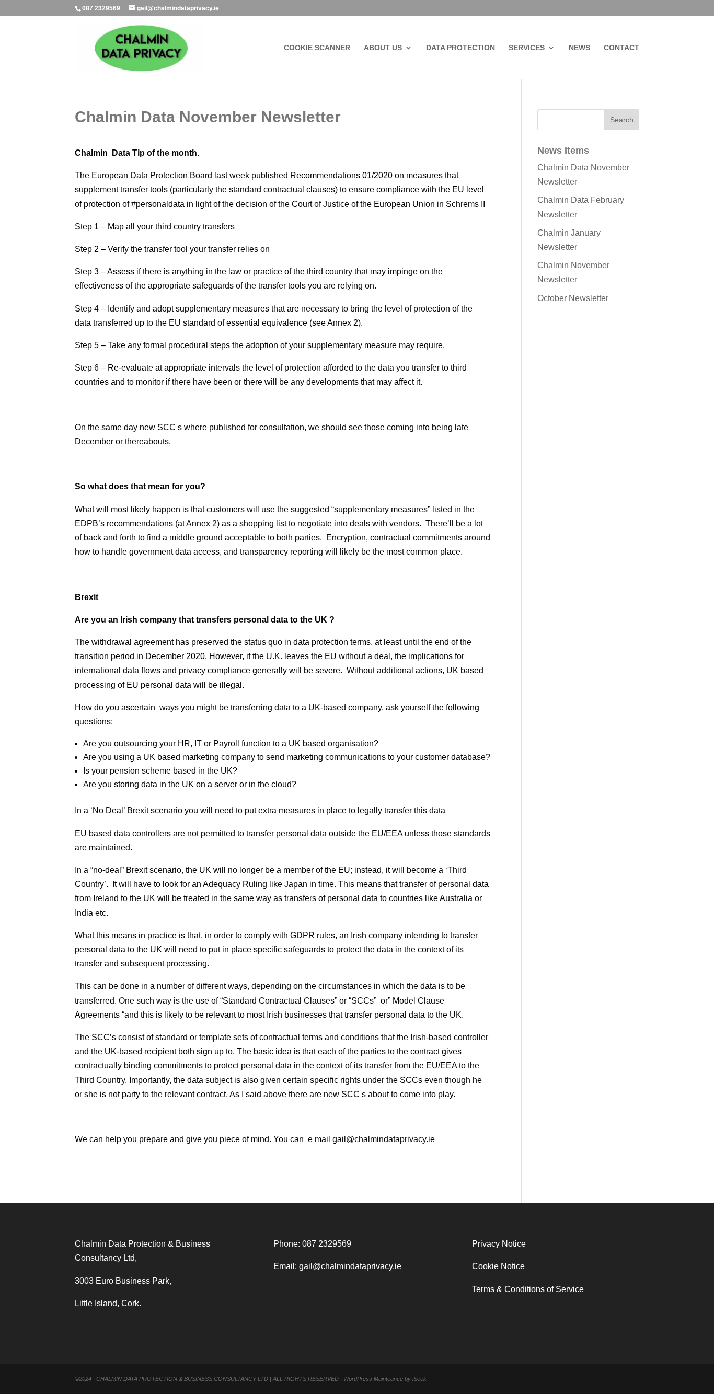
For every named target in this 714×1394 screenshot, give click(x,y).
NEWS (579, 48)
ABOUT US (383, 48)
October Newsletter (572, 298)
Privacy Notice (499, 1243)
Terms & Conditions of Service (528, 1289)
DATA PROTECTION (460, 48)
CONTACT (621, 48)
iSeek (419, 1379)
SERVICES (527, 48)
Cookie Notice (498, 1266)
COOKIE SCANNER (317, 48)
